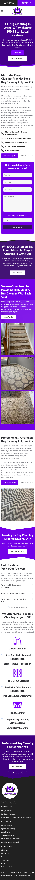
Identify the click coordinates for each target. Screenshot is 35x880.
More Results (8, 317)
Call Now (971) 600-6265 (9, 3)
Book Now (17, 53)
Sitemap (27, 875)
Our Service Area (17, 767)
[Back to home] (17, 11)
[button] (2, 11)
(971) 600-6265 (6, 811)
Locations (4, 857)
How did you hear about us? (17, 216)
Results (3, 863)
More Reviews (17, 273)
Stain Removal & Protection (10, 839)
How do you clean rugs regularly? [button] (13, 593)
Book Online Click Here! (26, 3)
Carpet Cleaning (6, 825)
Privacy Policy (18, 875)
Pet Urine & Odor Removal (10, 842)
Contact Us (5, 853)
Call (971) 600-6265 (17, 58)
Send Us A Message (8, 814)
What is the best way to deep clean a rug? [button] (14, 600)
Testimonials (5, 860)
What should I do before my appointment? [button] (11, 586)
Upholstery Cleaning (8, 829)
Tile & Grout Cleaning (8, 835)
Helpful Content (6, 867)
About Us (4, 850)
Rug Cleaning (5, 832)
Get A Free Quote (10, 156)
